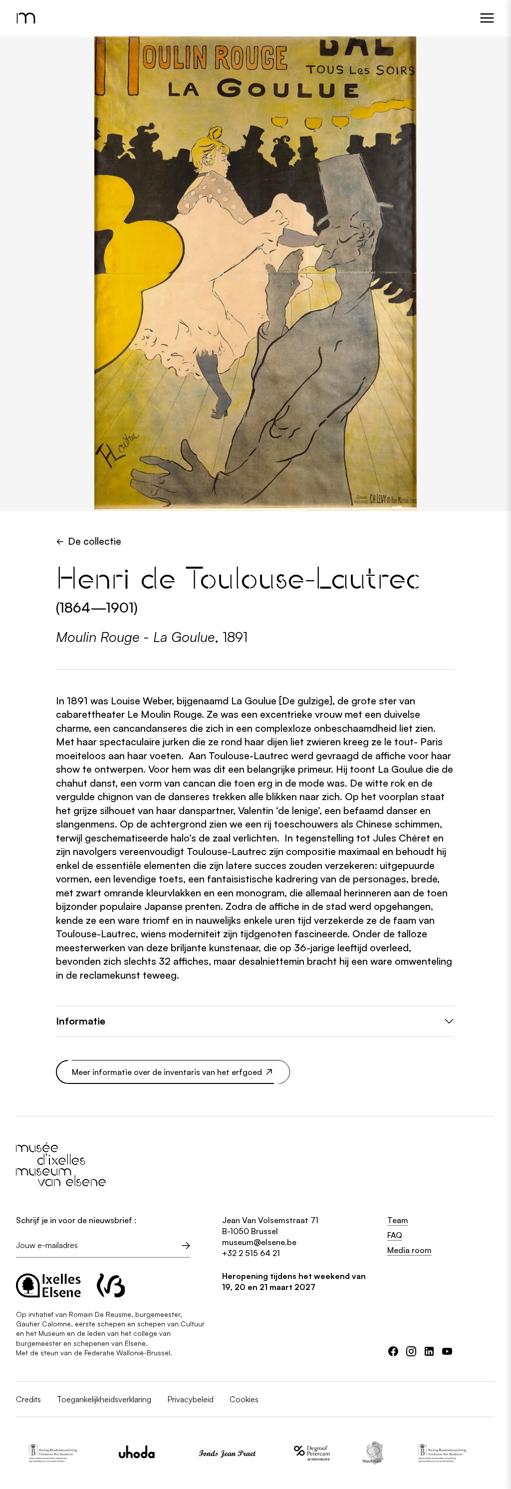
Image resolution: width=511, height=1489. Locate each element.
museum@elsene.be (259, 1242)
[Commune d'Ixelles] (48, 1285)
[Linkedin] (429, 1351)
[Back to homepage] (28, 18)
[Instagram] (411, 1351)
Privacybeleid (190, 1399)
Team (397, 1220)
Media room (409, 1250)
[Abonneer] (186, 1246)
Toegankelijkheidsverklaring (104, 1399)
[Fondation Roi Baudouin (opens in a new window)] (36, 1453)
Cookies (244, 1399)
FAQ (394, 1235)
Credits (28, 1399)
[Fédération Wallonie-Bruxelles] (111, 1285)
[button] (255, 1021)
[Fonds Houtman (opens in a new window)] (357, 1453)
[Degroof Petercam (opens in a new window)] (295, 1453)
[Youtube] (447, 1351)
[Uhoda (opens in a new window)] (120, 1453)
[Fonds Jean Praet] (211, 1453)
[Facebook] (393, 1351)
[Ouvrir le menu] (487, 18)
